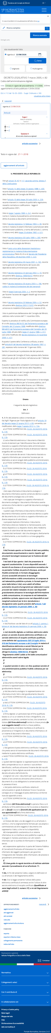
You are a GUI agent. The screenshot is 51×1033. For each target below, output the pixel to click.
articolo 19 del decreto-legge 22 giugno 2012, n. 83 (24, 422)
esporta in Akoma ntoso (12, 937)
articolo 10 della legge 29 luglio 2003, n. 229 (25, 199)
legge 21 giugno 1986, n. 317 (34, 332)
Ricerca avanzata (40, 35)
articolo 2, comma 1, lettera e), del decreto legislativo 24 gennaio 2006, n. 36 (25, 625)
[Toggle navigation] (44, 10)
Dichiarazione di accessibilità (12, 1023)
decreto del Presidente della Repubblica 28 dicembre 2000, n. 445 (24, 255)
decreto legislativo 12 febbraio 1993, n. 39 (25, 224)
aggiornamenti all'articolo (14, 165)
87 (18, 180)
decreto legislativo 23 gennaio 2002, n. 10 (25, 272)
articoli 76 (12, 180)
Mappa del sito (7, 1016)
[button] (40, 54)
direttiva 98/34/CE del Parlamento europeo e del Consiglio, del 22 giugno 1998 (25, 325)
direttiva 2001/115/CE (25, 305)
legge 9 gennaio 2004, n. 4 (19, 291)
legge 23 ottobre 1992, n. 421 (31, 232)
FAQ (3, 1020)
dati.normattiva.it (8, 1026)
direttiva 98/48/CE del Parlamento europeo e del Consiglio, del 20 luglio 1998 (24, 329)
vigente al (11, 54)
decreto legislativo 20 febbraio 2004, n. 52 (25, 302)
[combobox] (25, 28)
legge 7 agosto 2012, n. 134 (28, 426)
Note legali (5, 1013)
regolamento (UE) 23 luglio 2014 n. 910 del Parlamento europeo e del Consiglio (24, 642)
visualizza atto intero (42, 96)
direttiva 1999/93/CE (24, 275)
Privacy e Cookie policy (10, 1009)
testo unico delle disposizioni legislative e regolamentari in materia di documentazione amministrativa (21, 251)
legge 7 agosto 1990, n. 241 (20, 213)
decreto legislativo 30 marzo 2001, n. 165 (24, 262)
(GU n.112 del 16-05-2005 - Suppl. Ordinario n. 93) (21, 93)
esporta (6, 933)
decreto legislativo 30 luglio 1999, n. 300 (24, 237)
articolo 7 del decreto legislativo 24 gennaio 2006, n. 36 (24, 605)
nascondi (8, 101)
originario (15, 68)
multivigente (37, 68)
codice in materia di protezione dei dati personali (21, 286)
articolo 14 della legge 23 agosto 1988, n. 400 (26, 188)
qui (38, 21)
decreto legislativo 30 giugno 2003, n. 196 (25, 283)
